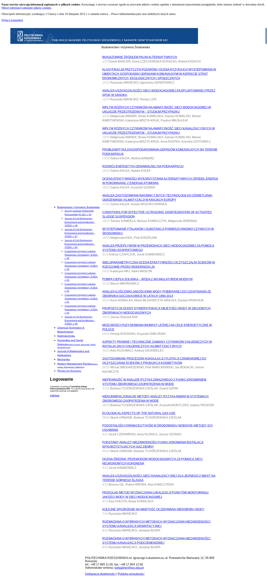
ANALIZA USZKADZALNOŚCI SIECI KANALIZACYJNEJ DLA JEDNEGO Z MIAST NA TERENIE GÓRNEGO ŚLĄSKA (158, 478)
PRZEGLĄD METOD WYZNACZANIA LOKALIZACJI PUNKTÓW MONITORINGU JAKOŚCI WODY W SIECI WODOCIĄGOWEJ (155, 494)
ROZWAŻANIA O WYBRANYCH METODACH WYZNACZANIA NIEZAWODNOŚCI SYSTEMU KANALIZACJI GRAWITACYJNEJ (156, 524)
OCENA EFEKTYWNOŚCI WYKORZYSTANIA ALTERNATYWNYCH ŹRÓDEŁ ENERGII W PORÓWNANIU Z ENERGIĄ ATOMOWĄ (160, 181)
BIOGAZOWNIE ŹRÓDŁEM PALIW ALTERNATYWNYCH (139, 57)
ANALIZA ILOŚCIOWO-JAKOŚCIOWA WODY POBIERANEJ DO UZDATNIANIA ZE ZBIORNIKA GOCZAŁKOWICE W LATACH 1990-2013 (156, 293)
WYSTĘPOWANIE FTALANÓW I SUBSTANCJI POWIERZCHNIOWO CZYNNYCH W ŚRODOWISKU (158, 231)
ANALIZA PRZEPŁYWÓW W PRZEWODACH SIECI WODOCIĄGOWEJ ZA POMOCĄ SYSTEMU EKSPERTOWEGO (158, 248)
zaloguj (54, 395)
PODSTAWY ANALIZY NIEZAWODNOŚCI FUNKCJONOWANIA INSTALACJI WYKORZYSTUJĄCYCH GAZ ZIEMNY (152, 444)
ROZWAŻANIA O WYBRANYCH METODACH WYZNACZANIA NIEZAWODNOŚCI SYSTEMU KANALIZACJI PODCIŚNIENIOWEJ (156, 540)
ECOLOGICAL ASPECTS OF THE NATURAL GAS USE (138, 413)
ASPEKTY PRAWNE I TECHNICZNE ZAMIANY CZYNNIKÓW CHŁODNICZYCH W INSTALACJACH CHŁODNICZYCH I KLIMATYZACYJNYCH (157, 344)
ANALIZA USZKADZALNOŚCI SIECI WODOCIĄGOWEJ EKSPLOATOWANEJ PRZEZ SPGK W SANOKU (158, 92)
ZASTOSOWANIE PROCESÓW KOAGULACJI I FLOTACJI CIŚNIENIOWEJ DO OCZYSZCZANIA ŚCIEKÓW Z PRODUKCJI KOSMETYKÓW (154, 360)
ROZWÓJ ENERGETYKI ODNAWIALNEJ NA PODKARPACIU (143, 166)
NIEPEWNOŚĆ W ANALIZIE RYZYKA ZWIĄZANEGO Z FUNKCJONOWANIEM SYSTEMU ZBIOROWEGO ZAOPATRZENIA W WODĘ (154, 382)
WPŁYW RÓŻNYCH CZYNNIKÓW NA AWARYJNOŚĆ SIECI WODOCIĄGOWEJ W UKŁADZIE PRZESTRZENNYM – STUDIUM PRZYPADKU (156, 109)
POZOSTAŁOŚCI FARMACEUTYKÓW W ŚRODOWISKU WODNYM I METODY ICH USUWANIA (157, 427)
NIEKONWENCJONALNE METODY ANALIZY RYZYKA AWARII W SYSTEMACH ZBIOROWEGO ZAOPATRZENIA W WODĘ (155, 398)
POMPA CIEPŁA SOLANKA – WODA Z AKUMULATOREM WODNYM (147, 279)
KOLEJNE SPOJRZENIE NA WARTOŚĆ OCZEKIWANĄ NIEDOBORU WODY (153, 509)
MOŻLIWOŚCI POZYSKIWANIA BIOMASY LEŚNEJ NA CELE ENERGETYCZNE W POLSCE (157, 327)
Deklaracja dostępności (100, 573)
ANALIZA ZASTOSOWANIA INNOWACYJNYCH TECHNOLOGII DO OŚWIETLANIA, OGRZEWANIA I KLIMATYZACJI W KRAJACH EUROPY (157, 197)
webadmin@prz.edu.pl (129, 567)
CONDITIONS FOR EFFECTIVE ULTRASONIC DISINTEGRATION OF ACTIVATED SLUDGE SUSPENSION (157, 214)
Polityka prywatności (131, 573)
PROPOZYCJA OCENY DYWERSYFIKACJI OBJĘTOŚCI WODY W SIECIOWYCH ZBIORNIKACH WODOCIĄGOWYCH (156, 310)
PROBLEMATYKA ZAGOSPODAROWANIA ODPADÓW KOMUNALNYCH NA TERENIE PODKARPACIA (159, 151)
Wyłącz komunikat (12, 20)
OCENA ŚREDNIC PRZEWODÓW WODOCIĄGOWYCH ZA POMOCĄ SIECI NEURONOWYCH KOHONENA (152, 461)
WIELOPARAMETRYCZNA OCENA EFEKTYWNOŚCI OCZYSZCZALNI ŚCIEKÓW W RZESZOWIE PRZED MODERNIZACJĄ (158, 264)
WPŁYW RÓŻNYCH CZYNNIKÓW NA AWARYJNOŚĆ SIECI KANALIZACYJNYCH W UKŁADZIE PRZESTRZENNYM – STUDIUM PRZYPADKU (158, 130)
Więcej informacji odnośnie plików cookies (26, 7)
